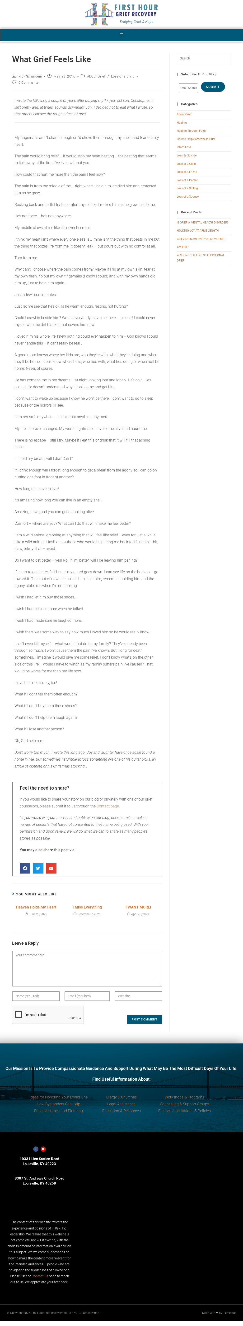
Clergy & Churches (121, 1097)
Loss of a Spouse (188, 196)
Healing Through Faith (191, 130)
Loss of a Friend (187, 172)
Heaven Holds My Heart (36, 907)
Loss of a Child (123, 76)
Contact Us (40, 1276)
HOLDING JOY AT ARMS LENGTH (198, 230)
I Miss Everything (87, 907)
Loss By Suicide (186, 155)
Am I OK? (183, 247)
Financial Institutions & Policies (184, 1111)
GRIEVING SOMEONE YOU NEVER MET (201, 239)
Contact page (108, 806)
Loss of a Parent (187, 180)
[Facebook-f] (35, 1149)
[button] (121, 34)
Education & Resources (121, 1111)
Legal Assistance (121, 1104)
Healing (182, 122)
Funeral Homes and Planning (58, 1111)
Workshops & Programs (184, 1097)
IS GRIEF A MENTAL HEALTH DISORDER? (202, 222)
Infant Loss (184, 147)
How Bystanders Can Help (58, 1104)
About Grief (96, 76)
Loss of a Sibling (187, 188)
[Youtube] (43, 1149)
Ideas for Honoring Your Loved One (59, 1097)
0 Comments (29, 82)
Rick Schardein (30, 76)
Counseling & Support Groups (184, 1104)
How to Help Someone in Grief (196, 139)
